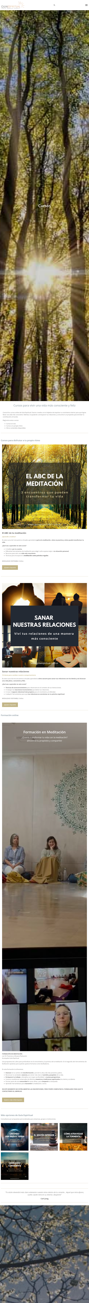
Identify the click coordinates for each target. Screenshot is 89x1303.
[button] (86, 5)
